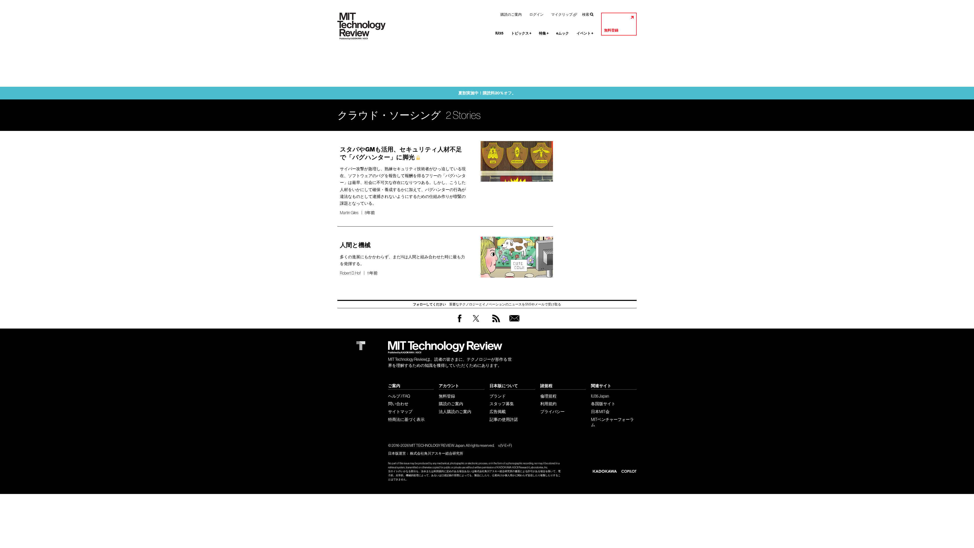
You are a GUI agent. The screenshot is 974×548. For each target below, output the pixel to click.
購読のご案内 (511, 14)
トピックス (521, 33)
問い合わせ (398, 403)
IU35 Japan (600, 396)
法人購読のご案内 (455, 411)
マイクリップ (561, 14)
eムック (562, 33)
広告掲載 (498, 411)
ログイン (536, 14)
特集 (544, 33)
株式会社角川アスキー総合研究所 (436, 453)
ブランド (498, 396)
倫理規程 (548, 396)
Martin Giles (349, 212)
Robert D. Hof (350, 273)
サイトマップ (400, 411)
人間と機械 (355, 245)
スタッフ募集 (502, 403)
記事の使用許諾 (504, 419)
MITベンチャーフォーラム (612, 422)
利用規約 (548, 403)
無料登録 (611, 30)
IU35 (499, 33)
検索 (585, 14)
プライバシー (552, 411)
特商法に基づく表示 (406, 419)
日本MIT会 (600, 411)
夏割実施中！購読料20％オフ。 (487, 93)
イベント (585, 33)
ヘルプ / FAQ (399, 396)
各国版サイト (603, 403)
